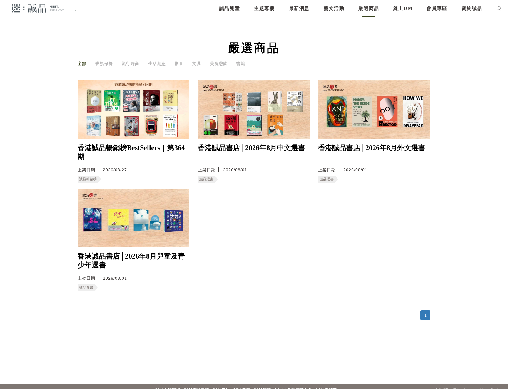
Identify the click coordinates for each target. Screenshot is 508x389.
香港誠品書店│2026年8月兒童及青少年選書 (131, 260)
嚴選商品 (368, 8)
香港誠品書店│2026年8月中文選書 (251, 148)
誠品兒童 (229, 8)
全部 (82, 63)
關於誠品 (472, 8)
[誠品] (38, 8)
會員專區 (437, 8)
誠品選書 (206, 179)
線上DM (402, 8)
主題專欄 (264, 8)
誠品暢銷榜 (88, 179)
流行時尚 (130, 63)
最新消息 (299, 8)
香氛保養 (104, 63)
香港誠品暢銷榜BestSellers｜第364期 (131, 152)
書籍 (240, 63)
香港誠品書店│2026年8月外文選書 (371, 148)
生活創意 (157, 63)
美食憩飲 (219, 63)
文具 (196, 63)
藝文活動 (334, 8)
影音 (179, 63)
